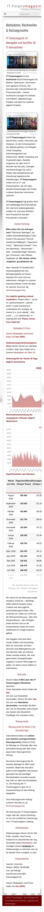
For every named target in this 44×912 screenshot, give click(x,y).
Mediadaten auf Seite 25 (24, 352)
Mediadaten (27, 843)
